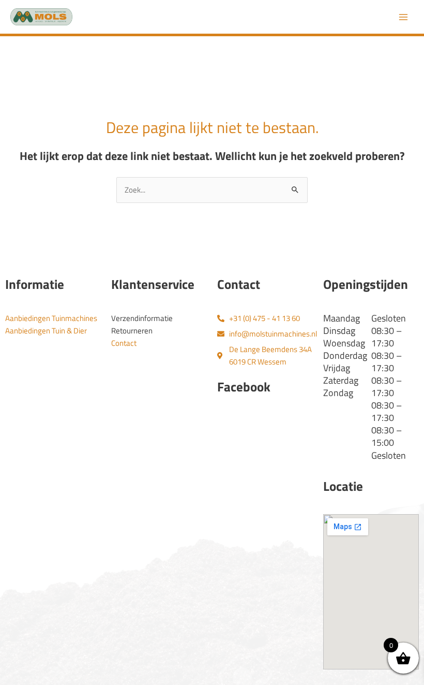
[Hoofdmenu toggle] (403, 16)
